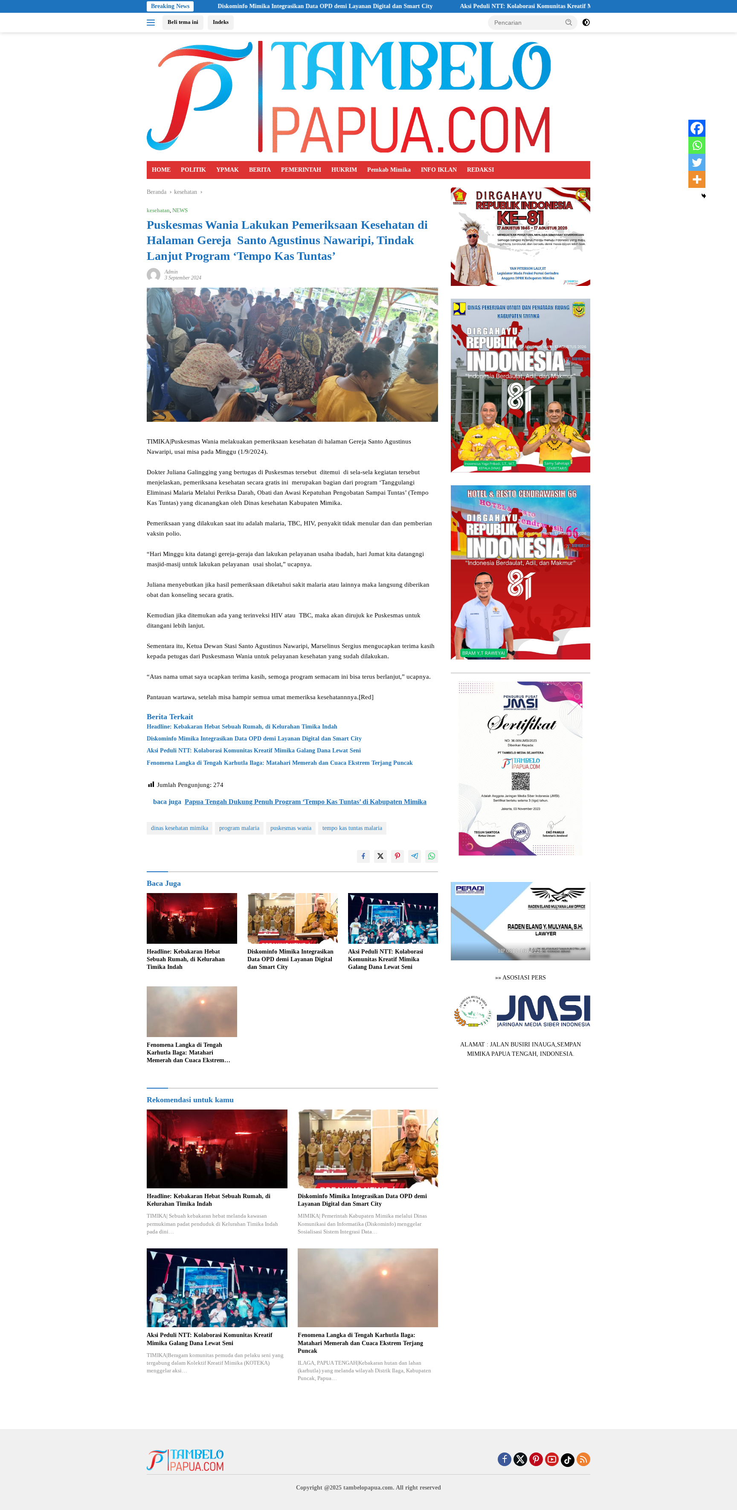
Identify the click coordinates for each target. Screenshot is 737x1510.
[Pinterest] (536, 1460)
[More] (696, 179)
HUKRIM (344, 170)
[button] (568, 22)
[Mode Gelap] (586, 22)
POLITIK (193, 170)
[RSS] (583, 1460)
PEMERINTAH (301, 170)
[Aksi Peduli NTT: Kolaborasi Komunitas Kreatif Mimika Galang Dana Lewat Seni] (393, 918)
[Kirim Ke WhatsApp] (431, 856)
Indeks (221, 22)
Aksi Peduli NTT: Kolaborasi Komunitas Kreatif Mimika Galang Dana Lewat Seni (497, 6)
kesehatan (158, 210)
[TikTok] (568, 1460)
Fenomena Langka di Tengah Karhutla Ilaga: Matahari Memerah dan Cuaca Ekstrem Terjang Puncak (280, 763)
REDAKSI (480, 170)
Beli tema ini (183, 22)
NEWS (180, 210)
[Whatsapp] (696, 145)
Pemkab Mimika (389, 170)
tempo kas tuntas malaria (352, 828)
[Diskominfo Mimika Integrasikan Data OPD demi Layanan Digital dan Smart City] (292, 918)
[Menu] (152, 22)
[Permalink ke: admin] (153, 274)
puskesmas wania (290, 828)
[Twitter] (696, 162)
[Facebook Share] (363, 856)
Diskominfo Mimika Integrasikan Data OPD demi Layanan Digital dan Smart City (255, 6)
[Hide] (703, 196)
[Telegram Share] (414, 856)
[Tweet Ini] (380, 856)
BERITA (260, 170)
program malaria (239, 828)
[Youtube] (552, 1460)
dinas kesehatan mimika (179, 828)
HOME (161, 170)
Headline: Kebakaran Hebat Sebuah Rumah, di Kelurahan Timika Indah (242, 726)
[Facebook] (696, 128)
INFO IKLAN (439, 170)
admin (171, 272)
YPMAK (227, 170)
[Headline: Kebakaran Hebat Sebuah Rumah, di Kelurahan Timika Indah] (192, 918)
